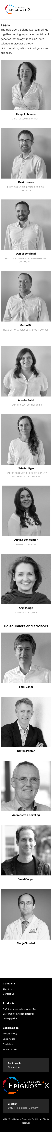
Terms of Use (10, 1049)
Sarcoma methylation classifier (18, 1013)
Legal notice (9, 1038)
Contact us (14, 1067)
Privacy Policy (10, 1033)
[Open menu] (49, 9)
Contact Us (8, 993)
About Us (7, 989)
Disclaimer (8, 1044)
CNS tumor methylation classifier (20, 1009)
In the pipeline (10, 1018)
